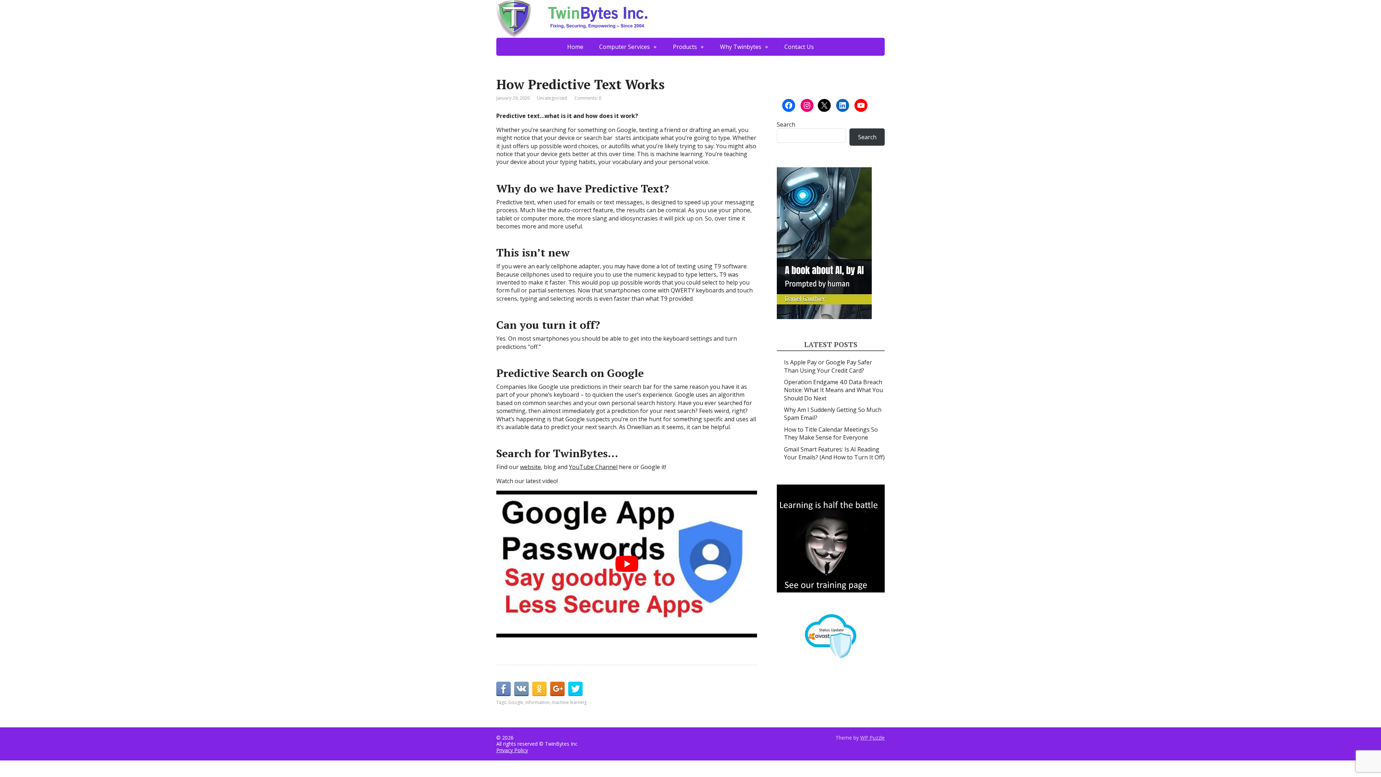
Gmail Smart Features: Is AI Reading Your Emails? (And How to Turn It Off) (834, 453)
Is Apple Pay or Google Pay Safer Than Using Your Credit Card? (828, 366)
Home (575, 47)
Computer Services (624, 47)
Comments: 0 (587, 98)
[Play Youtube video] (626, 564)
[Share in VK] (521, 689)
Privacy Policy (512, 750)
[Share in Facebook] (503, 689)
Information (537, 702)
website (530, 467)
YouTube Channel (593, 467)
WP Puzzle (872, 737)
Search (786, 124)
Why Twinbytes (740, 47)
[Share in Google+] (557, 689)
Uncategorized (552, 98)
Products (685, 47)
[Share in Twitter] (575, 689)
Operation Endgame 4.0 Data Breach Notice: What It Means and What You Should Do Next (833, 390)
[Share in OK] (539, 689)
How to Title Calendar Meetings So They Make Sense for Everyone (831, 433)
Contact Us (799, 47)
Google (515, 702)
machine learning (569, 702)
